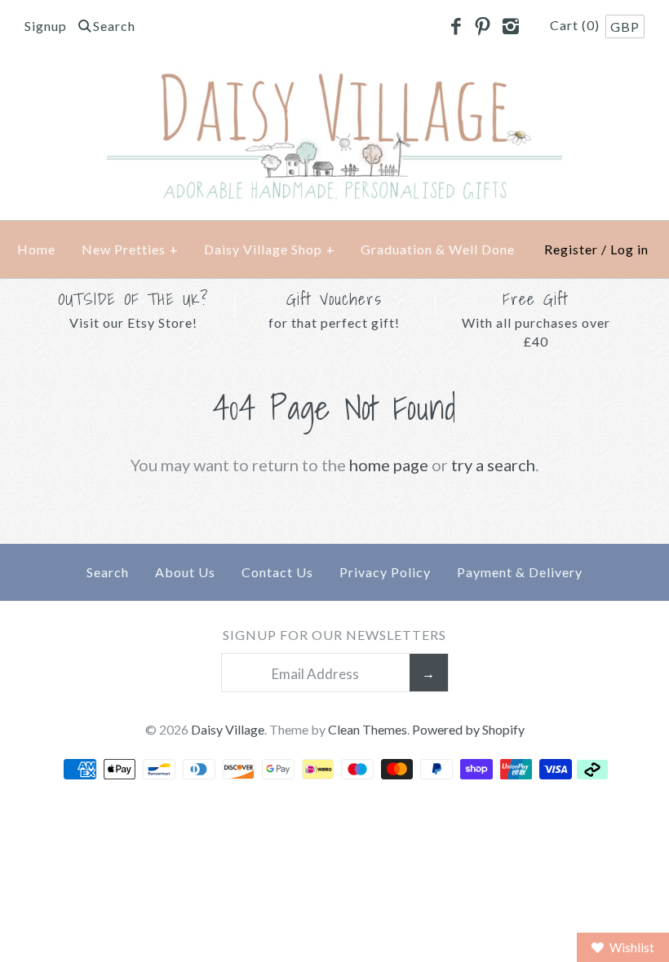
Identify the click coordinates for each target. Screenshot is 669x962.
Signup (45, 25)
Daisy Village (227, 729)
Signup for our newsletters (334, 634)
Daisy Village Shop (269, 249)
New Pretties (130, 249)
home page (388, 464)
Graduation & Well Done (438, 249)
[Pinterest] (483, 27)
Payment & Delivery (520, 572)
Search (107, 572)
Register (571, 249)
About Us (185, 572)
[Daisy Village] (334, 80)
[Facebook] (455, 27)
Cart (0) (576, 25)
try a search (493, 464)
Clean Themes (367, 729)
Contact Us (277, 572)
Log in (629, 249)
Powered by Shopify (468, 729)
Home (36, 249)
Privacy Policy (385, 572)
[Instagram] (510, 27)
